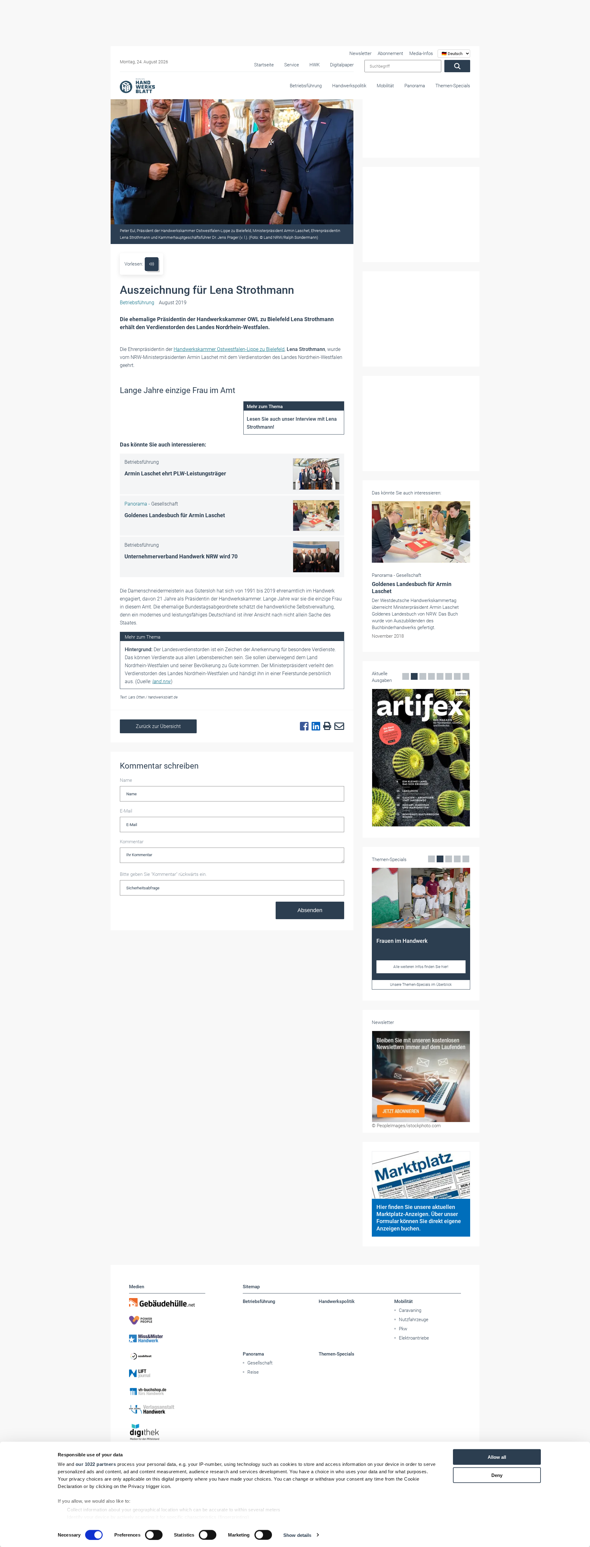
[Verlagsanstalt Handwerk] (167, 1409)
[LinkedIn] (314, 726)
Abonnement (390, 53)
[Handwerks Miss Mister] (167, 1338)
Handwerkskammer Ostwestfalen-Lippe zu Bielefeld (229, 349)
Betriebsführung (306, 86)
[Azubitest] (167, 1356)
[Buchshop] (167, 1391)
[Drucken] (325, 726)
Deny (496, 1475)
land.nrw (161, 681)
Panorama (414, 86)
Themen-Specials (452, 86)
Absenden (309, 910)
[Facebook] (303, 726)
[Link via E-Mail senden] (337, 726)
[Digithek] (167, 1432)
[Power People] (167, 1320)
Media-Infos (421, 53)
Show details (297, 1534)
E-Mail (126, 811)
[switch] (154, 1535)
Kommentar (132, 841)
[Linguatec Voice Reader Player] (152, 264)
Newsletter (360, 53)
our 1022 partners (96, 1464)
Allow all (497, 1457)
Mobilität (385, 86)
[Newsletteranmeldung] (421, 1076)
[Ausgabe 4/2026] (421, 758)
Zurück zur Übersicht (158, 726)
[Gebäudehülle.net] (167, 1302)
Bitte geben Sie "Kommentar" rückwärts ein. (163, 874)
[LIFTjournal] (167, 1373)
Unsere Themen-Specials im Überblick (421, 984)
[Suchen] (457, 66)
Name (126, 780)
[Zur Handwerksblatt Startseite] (137, 85)
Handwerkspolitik (349, 86)
